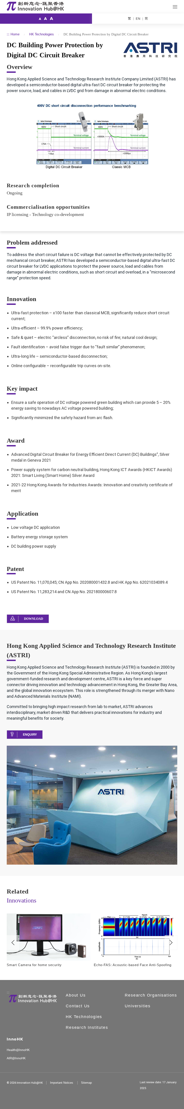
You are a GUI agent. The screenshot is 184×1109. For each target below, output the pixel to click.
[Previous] (13, 942)
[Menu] (175, 6)
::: (8, 34)
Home (15, 34)
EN (138, 18)
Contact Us (78, 1006)
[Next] (171, 942)
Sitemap (86, 1082)
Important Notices (61, 1082)
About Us (75, 995)
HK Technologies (41, 34)
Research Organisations (151, 995)
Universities (138, 1006)
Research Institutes (87, 1027)
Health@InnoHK (18, 1050)
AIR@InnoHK (16, 1058)
